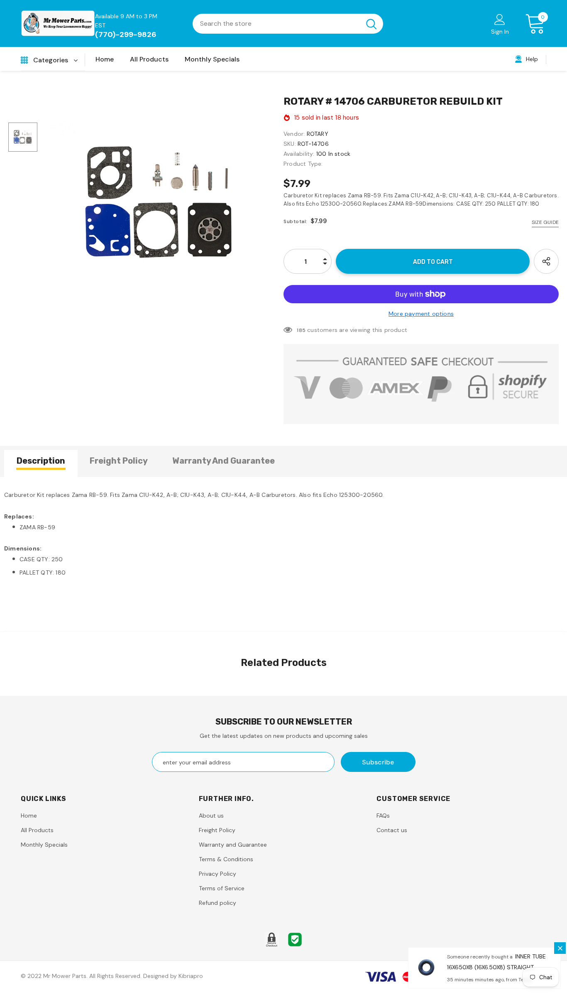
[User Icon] (500, 19)
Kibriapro (190, 976)
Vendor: (294, 134)
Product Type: (303, 163)
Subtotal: (296, 221)
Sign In (500, 31)
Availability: (299, 153)
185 (301, 330)
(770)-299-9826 (125, 34)
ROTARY (317, 134)
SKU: (290, 143)
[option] (160, 203)
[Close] (560, 948)
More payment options (421, 313)
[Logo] (58, 23)
